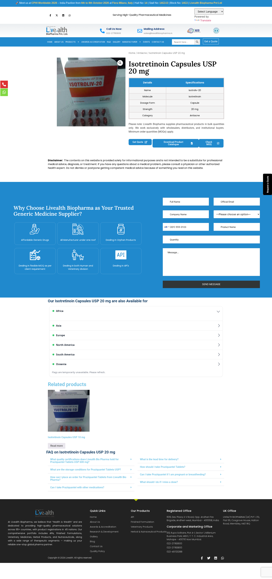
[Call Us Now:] (102, 31)
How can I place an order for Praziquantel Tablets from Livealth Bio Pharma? (88, 478)
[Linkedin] (63, 15)
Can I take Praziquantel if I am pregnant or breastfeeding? (173, 474)
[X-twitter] (56, 15)
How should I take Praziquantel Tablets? (162, 466)
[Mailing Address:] (139, 31)
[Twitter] (208, 558)
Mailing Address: (154, 29)
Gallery (116, 42)
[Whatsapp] (69, 15)
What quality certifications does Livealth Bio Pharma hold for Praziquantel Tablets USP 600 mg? (84, 461)
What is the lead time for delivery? (159, 459)
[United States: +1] (166, 227)
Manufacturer (129, 42)
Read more (56, 445)
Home (49, 42)
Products (70, 42)
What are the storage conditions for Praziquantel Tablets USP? (85, 469)
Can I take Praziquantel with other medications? (77, 487)
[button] (120, 63)
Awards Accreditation (93, 42)
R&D (109, 42)
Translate (205, 20)
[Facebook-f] (50, 15)
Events (146, 42)
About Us (59, 42)
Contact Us (158, 42)
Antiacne (142, 53)
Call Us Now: (114, 29)
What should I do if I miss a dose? (159, 482)
